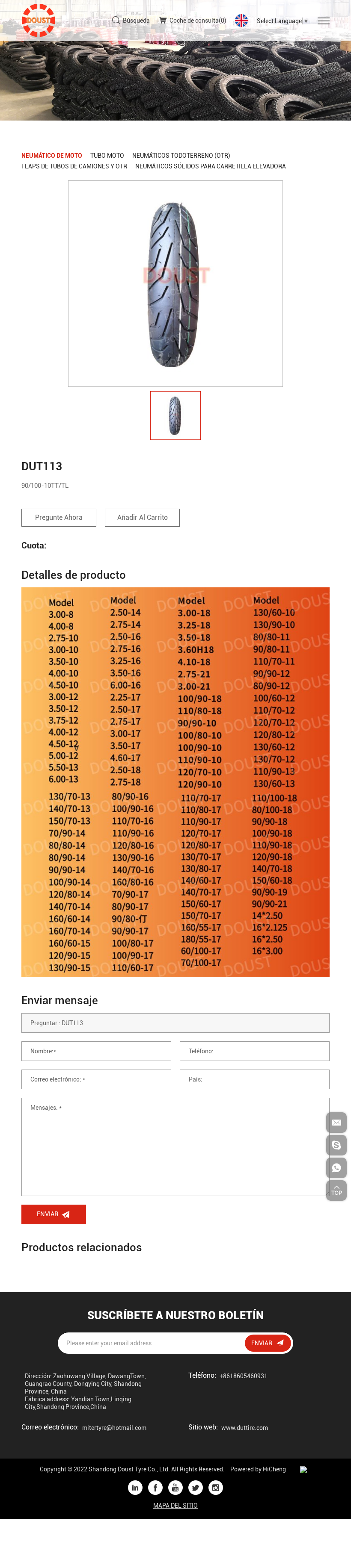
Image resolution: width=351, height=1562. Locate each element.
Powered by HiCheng (258, 1469)
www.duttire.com (244, 1427)
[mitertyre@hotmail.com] (336, 1122)
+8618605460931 (244, 1376)
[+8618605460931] (336, 1168)
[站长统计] (303, 1469)
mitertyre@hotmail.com (114, 1427)
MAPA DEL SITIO (175, 1505)
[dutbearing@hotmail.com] (336, 1145)
